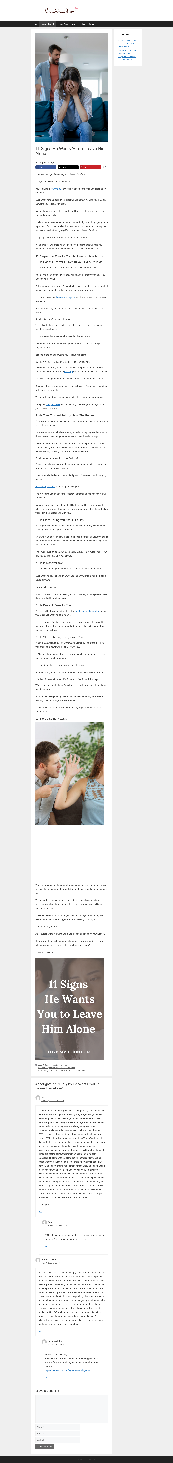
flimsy (49, 404)
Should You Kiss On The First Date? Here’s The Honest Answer (127, 44)
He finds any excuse (45, 486)
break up (68, 371)
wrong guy (57, 189)
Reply (41, 1212)
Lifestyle (74, 24)
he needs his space (65, 297)
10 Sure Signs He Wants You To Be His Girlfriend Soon (61, 1070)
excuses (56, 404)
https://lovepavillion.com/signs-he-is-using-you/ (67, 1370)
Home (35, 24)
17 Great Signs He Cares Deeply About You (56, 1068)
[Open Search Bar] (139, 24)
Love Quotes (61, 1065)
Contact (91, 24)
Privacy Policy (63, 24)
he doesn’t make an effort (88, 611)
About (83, 24)
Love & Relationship (47, 24)
